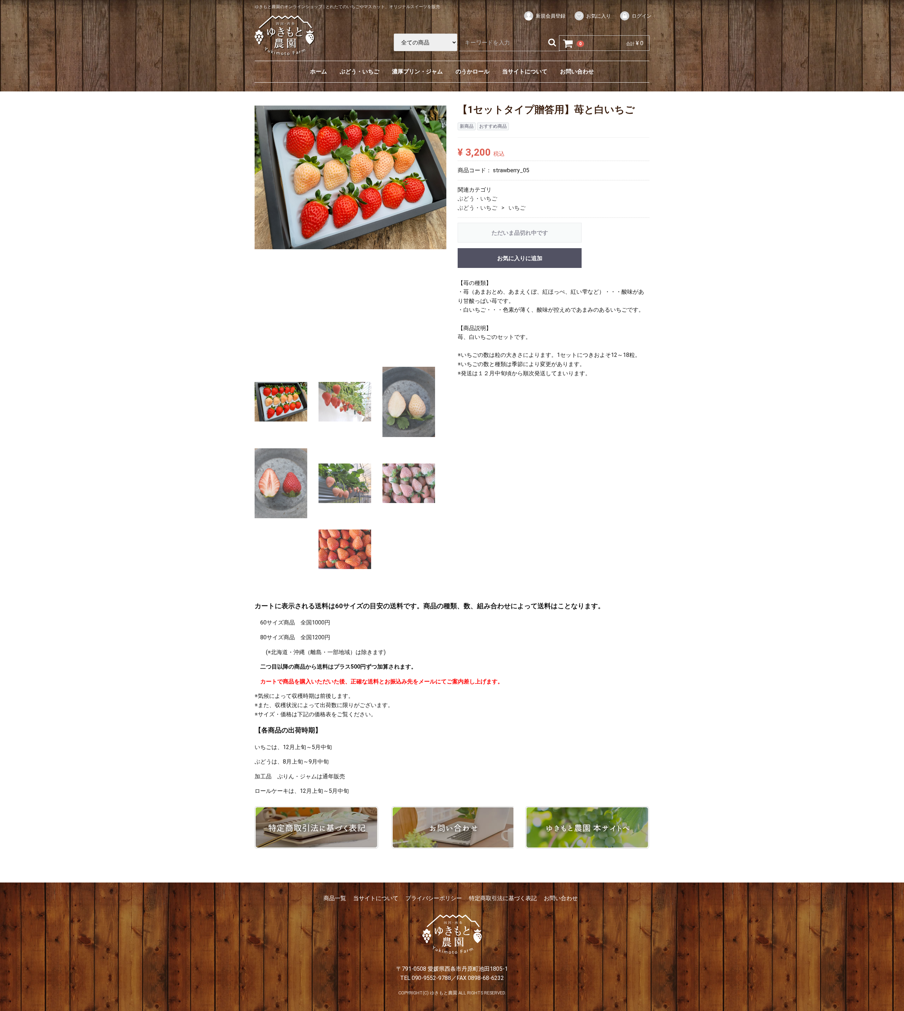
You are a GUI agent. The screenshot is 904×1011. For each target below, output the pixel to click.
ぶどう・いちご (359, 71)
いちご (517, 207)
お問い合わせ (577, 71)
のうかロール (472, 71)
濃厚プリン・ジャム (417, 71)
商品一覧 (334, 898)
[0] (568, 43)
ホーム (318, 71)
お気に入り (598, 16)
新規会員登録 (550, 16)
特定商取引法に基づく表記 (503, 898)
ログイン (642, 16)
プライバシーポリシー (433, 898)
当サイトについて (524, 71)
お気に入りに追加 (519, 258)
